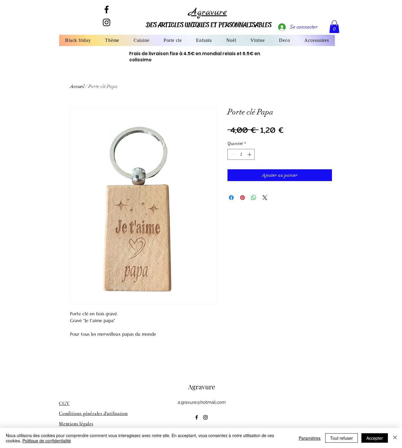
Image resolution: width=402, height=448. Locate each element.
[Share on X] (264, 197)
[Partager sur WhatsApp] (253, 197)
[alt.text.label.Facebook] (107, 9)
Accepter (374, 438)
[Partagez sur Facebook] (231, 197)
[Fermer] (394, 438)
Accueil (77, 86)
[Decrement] (232, 154)
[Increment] (250, 154)
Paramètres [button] (309, 438)
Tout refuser (341, 438)
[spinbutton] (241, 154)
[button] (112, 40)
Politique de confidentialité (46, 441)
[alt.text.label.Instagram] (205, 417)
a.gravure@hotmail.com (202, 402)
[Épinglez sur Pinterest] (242, 197)
